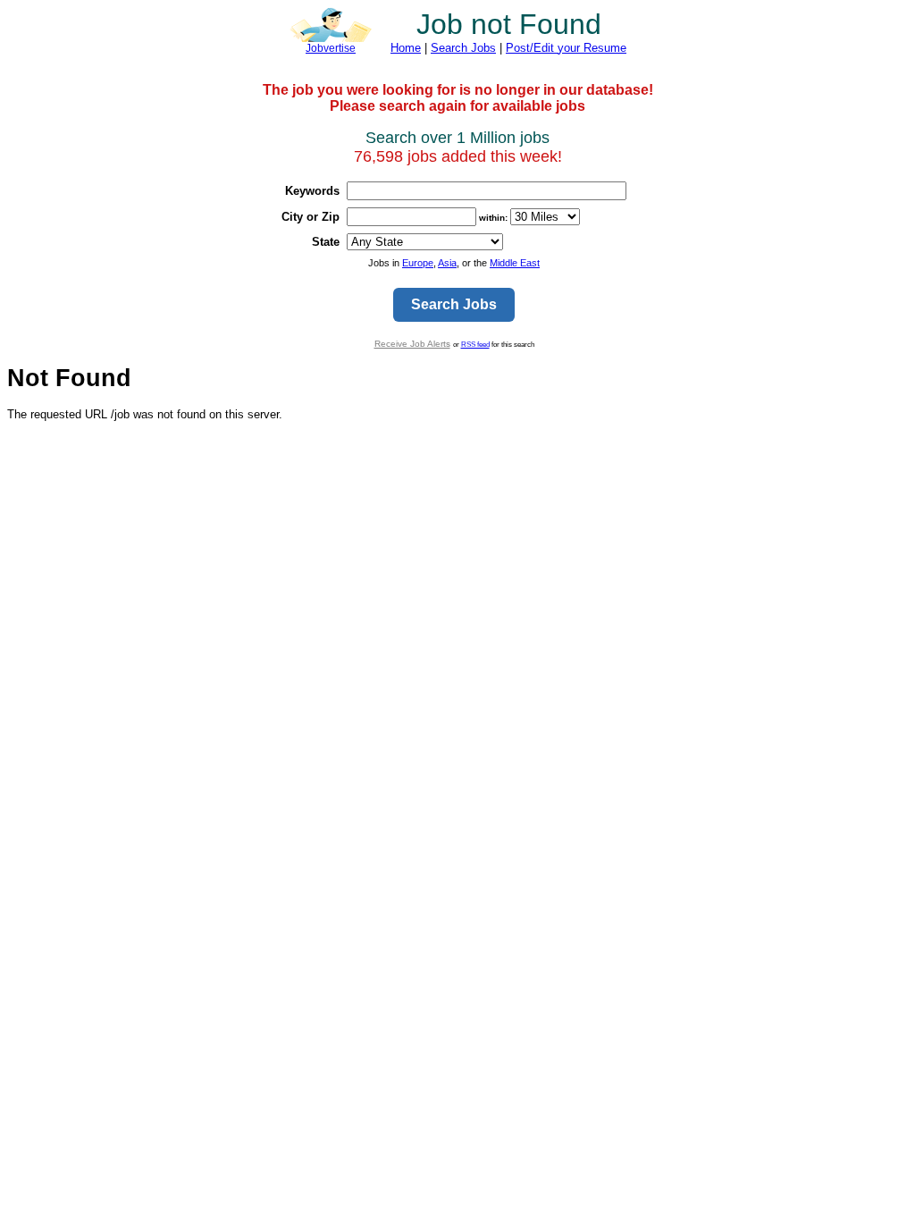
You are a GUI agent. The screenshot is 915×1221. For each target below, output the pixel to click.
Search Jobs (463, 48)
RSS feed (475, 344)
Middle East (515, 262)
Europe (417, 262)
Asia (447, 262)
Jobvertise (331, 48)
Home (405, 48)
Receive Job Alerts (412, 344)
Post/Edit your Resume (566, 48)
